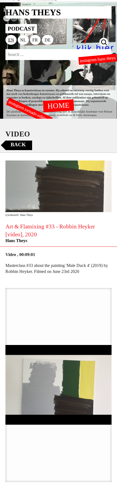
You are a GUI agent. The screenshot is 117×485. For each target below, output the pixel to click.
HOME (58, 105)
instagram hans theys (98, 59)
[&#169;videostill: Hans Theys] (58, 186)
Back (18, 144)
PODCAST (21, 28)
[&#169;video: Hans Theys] (58, 385)
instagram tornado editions (29, 111)
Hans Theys (16, 240)
